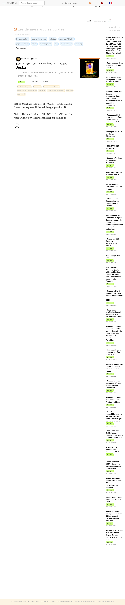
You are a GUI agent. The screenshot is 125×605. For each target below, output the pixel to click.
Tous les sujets (21, 48)
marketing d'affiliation (66, 39)
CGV (95, 602)
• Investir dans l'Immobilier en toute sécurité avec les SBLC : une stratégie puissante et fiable (114, 416)
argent (34, 44)
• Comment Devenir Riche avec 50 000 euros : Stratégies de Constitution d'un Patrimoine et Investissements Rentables (114, 333)
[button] (112, 2)
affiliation (53, 39)
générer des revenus (39, 39)
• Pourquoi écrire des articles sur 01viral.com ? (114, 134)
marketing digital (45, 44)
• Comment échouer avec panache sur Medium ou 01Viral (113, 400)
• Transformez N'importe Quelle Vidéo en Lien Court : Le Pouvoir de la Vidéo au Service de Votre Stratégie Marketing (114, 274)
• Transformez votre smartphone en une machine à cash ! (113, 79)
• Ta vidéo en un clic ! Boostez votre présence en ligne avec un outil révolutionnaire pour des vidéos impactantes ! (114, 98)
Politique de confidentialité (83, 602)
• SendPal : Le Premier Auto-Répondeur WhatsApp (114, 449)
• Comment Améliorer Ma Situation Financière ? (114, 160)
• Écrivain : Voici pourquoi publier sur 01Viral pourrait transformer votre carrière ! (114, 516)
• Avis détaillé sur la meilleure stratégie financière (113, 352)
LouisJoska (25, 59)
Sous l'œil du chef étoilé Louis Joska (41, 65)
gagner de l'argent (22, 44)
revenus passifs (66, 44)
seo (56, 44)
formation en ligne (22, 39)
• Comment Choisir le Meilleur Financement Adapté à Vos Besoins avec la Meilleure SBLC (114, 295)
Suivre (35, 59)
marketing (78, 44)
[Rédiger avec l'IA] (93, 2)
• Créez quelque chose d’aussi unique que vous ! (114, 65)
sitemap (111, 602)
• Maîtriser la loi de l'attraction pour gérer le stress (114, 187)
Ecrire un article (71, 3)
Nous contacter (103, 602)
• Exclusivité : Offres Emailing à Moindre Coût (113, 499)
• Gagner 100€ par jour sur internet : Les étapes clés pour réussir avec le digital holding (114, 535)
